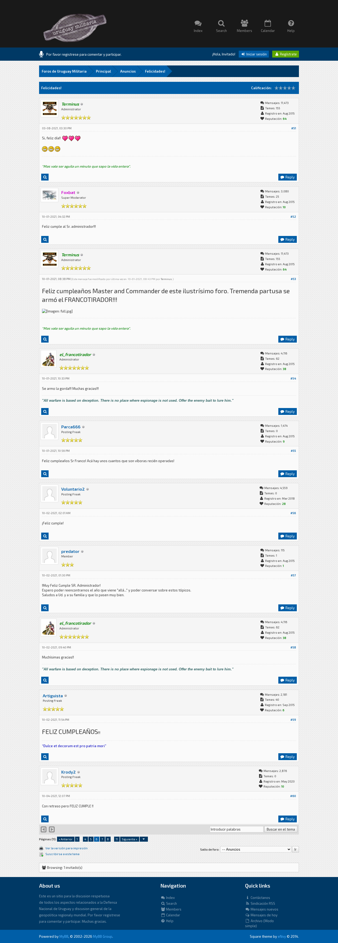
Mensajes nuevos (264, 909)
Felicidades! (155, 71)
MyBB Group (102, 936)
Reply (290, 177)
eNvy (282, 936)
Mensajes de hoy (264, 915)
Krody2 (68, 771)
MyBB (63, 936)
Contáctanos (260, 897)
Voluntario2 (73, 488)
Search (171, 903)
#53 (293, 279)
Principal (103, 71)
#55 (293, 450)
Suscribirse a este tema (62, 854)
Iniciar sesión (256, 54)
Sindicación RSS (262, 903)
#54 (293, 378)
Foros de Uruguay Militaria (64, 71)
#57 (293, 575)
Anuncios (128, 71)
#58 (293, 647)
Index (170, 897)
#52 (293, 216)
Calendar (172, 915)
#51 (293, 128)
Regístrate (288, 54)
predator (70, 551)
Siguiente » (129, 839)
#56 (293, 513)
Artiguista (53, 695)
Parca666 (71, 426)
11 (117, 839)
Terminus (166, 279)
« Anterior (66, 839)
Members (173, 909)
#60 (293, 796)
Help (169, 921)
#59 (293, 719)
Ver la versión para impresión (66, 848)
